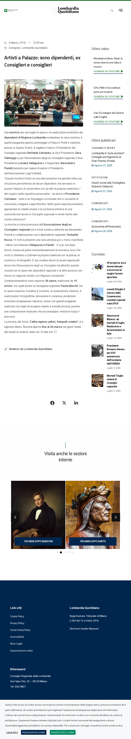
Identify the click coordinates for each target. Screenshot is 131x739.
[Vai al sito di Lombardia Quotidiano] (65, 10)
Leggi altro (12, 732)
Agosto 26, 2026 (103, 231)
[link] (108, 71)
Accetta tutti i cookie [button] (62, 732)
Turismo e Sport (103, 148)
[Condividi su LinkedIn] (76, 403)
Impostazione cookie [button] (21, 650)
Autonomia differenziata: (106, 226)
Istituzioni (100, 177)
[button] (15, 517)
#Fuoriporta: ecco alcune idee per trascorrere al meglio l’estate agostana (116, 270)
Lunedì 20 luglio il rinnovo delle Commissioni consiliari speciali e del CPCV (116, 296)
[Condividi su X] (64, 403)
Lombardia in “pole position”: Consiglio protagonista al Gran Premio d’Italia (108, 157)
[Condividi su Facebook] (52, 403)
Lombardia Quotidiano (35, 47)
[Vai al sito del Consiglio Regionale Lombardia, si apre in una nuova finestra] (24, 10)
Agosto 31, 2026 (103, 165)
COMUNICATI (100, 203)
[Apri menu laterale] (120, 10)
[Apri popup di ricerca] (112, 11)
